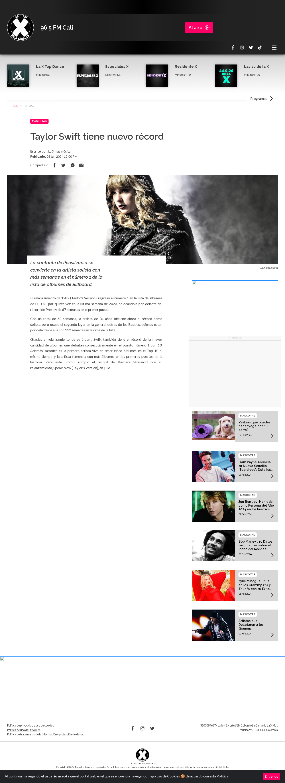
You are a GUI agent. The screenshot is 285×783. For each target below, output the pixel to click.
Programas (258, 98)
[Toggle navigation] (274, 47)
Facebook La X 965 (233, 47)
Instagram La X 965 (242, 47)
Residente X (186, 66)
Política (222, 776)
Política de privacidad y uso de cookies (30, 725)
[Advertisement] (235, 374)
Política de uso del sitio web (23, 730)
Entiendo (271, 776)
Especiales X (116, 66)
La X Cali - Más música (20, 27)
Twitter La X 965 (251, 47)
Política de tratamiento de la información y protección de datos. (45, 734)
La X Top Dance (50, 66)
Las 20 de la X (256, 66)
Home (14, 105)
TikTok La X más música (260, 47)
